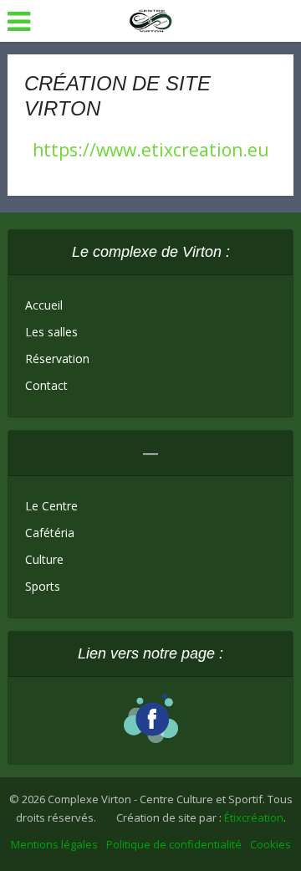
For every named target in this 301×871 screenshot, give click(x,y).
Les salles (51, 332)
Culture (44, 559)
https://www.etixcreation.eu (151, 149)
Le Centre (51, 506)
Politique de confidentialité (174, 844)
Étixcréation (253, 817)
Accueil (44, 305)
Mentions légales (54, 844)
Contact (46, 385)
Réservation (57, 358)
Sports (42, 586)
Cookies (270, 844)
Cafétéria (49, 533)
